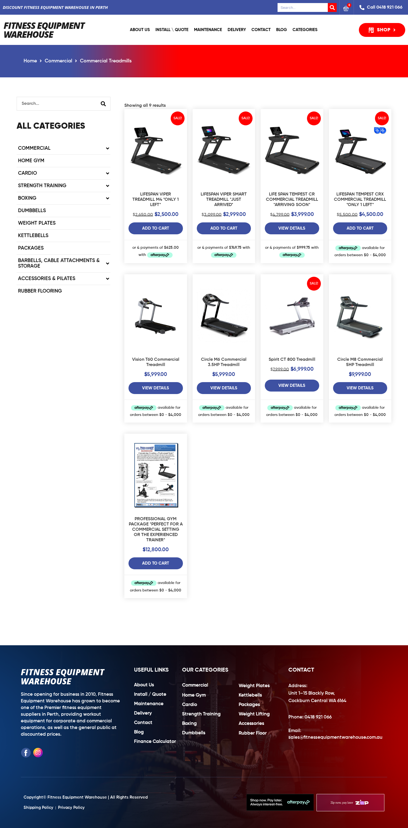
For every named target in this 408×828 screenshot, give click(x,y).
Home (30, 61)
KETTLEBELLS (33, 235)
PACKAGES (31, 248)
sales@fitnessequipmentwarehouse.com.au (335, 737)
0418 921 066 (318, 717)
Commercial (58, 61)
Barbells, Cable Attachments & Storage (59, 263)
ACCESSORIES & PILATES (46, 278)
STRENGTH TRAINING (42, 185)
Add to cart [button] (155, 228)
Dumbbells (32, 210)
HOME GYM (31, 160)
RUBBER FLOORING (40, 291)
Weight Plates (37, 223)
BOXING (27, 198)
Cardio (27, 173)
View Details (291, 228)
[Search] (332, 7)
